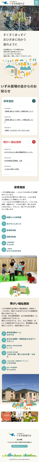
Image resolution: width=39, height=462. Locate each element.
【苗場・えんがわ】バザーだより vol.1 (17, 130)
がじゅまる (12, 368)
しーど (14, 347)
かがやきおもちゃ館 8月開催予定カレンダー (18, 152)
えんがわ (10, 243)
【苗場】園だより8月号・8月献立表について (18, 111)
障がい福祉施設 (12, 142)
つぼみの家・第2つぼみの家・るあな (21, 354)
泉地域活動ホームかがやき (14, 333)
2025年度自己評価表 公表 (13, 160)
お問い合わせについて (19, 446)
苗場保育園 (11, 230)
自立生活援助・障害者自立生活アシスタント (21, 340)
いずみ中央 (17, 362)
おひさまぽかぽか (14, 250)
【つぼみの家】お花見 (11, 169)
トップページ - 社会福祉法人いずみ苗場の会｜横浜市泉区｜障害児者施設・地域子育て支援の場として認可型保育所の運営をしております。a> (12, 3)
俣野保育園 (11, 237)
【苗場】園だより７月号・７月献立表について (18, 121)
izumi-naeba (18, 459)
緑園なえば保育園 (14, 217)
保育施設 (8, 101)
